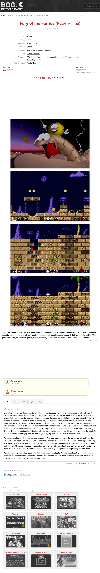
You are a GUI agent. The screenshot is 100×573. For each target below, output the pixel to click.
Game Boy (31, 59)
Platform (39, 50)
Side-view (47, 50)
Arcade (29, 36)
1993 (29, 40)
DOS (28, 57)
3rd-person (31, 50)
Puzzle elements (33, 53)
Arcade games (20, 15)
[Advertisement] (50, 100)
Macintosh (69, 57)
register (42, 77)
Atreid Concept (32, 43)
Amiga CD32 (54, 57)
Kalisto (29, 46)
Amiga (39, 57)
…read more (92, 340)
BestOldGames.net (7, 15)
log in (49, 77)
